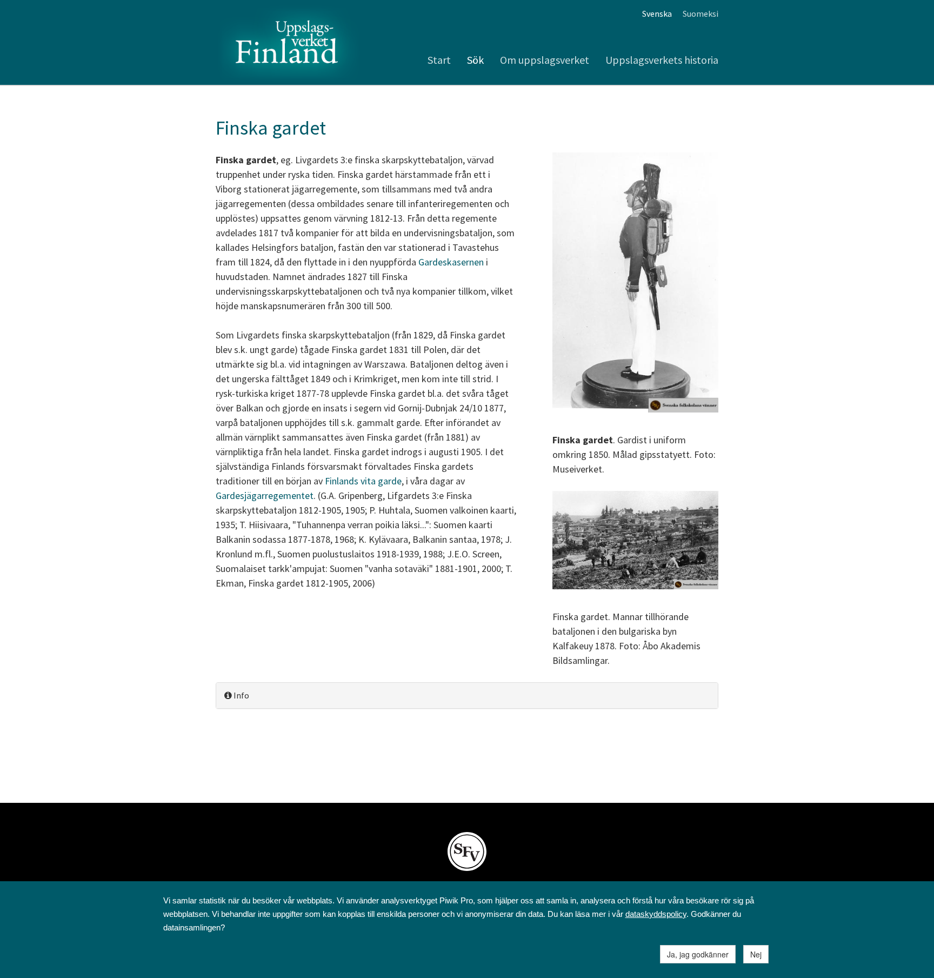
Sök (475, 59)
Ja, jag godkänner (698, 954)
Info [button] (240, 695)
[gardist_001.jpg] (635, 284)
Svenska (657, 13)
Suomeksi (700, 13)
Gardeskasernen (451, 262)
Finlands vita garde (363, 481)
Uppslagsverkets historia (661, 59)
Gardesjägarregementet (264, 495)
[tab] (467, 695)
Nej (756, 954)
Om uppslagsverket (544, 59)
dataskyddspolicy (655, 914)
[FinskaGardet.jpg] (635, 541)
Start (439, 59)
